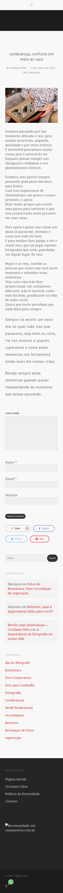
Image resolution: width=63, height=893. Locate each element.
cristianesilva (18, 68)
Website (11, 495)
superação (13, 738)
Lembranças (14, 700)
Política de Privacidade (22, 794)
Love (21, 528)
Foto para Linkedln (19, 685)
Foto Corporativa (18, 678)
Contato (11, 801)
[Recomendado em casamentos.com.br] (31, 830)
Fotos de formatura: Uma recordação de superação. (29, 588)
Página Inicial (15, 779)
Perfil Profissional (19, 708)
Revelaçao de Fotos (19, 730)
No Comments (31, 72)
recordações (14, 715)
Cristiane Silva (16, 786)
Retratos (11, 723)
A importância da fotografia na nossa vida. (30, 634)
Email (11, 479)
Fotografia (13, 693)
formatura (13, 670)
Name (11, 462)
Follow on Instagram (34, 854)
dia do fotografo (17, 663)
